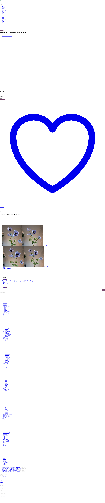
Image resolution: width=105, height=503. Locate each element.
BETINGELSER (4, 10)
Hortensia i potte (7, 355)
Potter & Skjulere (5, 417)
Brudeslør (6, 366)
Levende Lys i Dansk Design (6, 432)
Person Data (1, 482)
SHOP (2, 6)
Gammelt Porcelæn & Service (6, 314)
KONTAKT (3, 12)
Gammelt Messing (5, 312)
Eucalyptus (6, 392)
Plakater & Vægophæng (7, 328)
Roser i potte (6, 362)
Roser (5, 382)
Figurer (4, 337)
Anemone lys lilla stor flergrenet (7, 268)
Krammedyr (4, 460)
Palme (5, 411)
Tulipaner (6, 385)
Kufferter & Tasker (7, 440)
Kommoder (4, 442)
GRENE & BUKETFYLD (6, 389)
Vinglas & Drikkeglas (7, 336)
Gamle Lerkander (5, 305)
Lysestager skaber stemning (6, 433)
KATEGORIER (3, 7)
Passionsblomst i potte (7, 359)
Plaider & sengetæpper (6, 462)
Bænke (4, 436)
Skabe (4, 444)
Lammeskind (4, 461)
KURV (2, 13)
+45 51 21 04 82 (4, 476)
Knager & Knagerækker (6, 441)
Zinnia (5, 387)
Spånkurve (4, 421)
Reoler (4, 443)
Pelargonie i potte (7, 361)
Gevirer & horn (7, 342)
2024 (4, 496)
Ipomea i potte (6, 356)
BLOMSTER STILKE (6, 363)
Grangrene (6, 394)
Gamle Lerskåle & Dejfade (6, 306)
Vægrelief (6, 330)
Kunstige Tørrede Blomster (6, 416)
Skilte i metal (6, 329)
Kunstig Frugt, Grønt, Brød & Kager (7, 414)
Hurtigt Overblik (45, 245)
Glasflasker (6, 332)
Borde (4, 437)
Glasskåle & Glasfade (7, 333)
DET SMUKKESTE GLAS (6, 331)
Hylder (4, 438)
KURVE (3, 418)
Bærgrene (6, 390)
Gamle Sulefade (5, 310)
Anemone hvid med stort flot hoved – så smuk (7, 36)
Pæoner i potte (6, 360)
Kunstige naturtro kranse (6, 415)
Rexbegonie (6, 412)
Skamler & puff (5, 445)
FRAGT (3, 9)
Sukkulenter (6, 413)
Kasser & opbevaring (5, 439)
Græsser (6, 395)
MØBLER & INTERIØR (5, 435)
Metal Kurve (4, 419)
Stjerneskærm (6, 384)
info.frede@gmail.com (4, 477)
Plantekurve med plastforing (6, 420)
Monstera (6, 409)
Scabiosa (6, 383)
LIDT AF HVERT (5, 339)
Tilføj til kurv (1, 30)
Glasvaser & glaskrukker (8, 334)
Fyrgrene (6, 393)
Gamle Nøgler (5, 307)
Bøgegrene (6, 391)
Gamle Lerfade (5, 304)
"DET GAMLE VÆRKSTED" (5, 317)
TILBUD (3, 8)
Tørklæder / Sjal (5, 464)
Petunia (6, 380)
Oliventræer (6, 410)
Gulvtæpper (4, 459)
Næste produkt (3, 37)
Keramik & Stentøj (5, 338)
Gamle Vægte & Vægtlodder (6, 311)
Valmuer (6, 386)
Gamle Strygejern (5, 309)
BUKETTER (4, 388)
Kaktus (6, 408)
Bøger (5, 341)
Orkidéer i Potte (7, 358)
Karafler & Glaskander (7, 335)
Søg (0, 4)
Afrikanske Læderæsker (7, 340)
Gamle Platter (4, 308)
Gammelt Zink (5, 316)
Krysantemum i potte (7, 357)
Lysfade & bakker (5, 434)
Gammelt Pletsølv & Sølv (6, 313)
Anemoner (4, 267)
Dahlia (5, 368)
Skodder (4, 446)
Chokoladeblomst (7, 367)
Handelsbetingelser (2, 480)
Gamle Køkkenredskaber (6, 302)
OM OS (2, 11)
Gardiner (4, 458)
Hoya (5, 407)
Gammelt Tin (4, 315)
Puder (4, 463)
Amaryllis (6, 364)
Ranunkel (6, 381)
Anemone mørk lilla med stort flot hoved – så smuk (9, 283)
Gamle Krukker (5, 303)
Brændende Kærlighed (7, 354)
